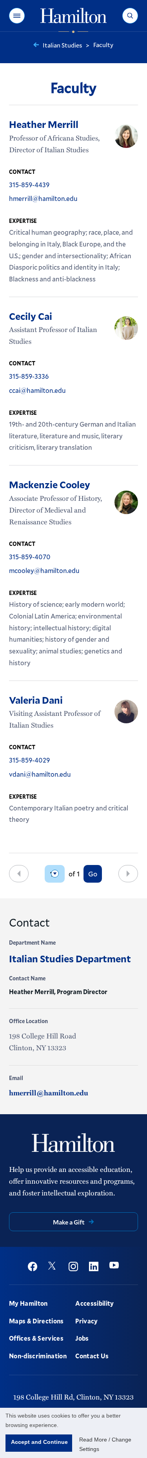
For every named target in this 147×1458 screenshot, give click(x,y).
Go (92, 873)
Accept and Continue (39, 1442)
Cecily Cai (30, 316)
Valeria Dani (36, 699)
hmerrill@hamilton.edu (48, 1093)
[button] (17, 16)
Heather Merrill (43, 124)
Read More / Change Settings (105, 1444)
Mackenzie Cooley (49, 484)
